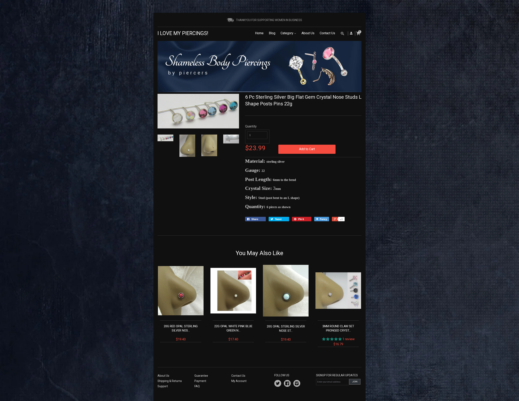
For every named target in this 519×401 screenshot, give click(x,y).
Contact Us (327, 33)
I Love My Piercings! (183, 33)
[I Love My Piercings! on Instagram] (296, 384)
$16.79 (338, 335)
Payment (200, 381)
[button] (332, 339)
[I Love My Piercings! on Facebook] (287, 384)
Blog (272, 33)
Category (287, 33)
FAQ (197, 386)
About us (163, 375)
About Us (307, 33)
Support (163, 386)
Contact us (238, 375)
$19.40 (181, 332)
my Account (239, 381)
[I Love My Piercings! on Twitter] (277, 384)
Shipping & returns (170, 381)
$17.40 (233, 332)
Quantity (251, 126)
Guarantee (201, 375)
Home (259, 33)
